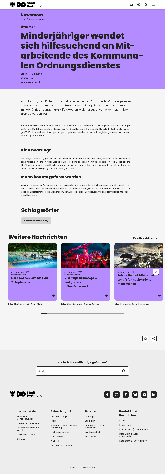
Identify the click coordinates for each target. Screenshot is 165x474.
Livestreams (57, 436)
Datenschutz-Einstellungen (133, 441)
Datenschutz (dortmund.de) (133, 429)
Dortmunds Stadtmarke (63, 445)
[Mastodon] (126, 394)
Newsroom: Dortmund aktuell (27, 429)
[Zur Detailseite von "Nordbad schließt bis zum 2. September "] (32, 272)
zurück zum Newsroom (34, 19)
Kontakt (123, 420)
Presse (54, 420)
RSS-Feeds (90, 436)
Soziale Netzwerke (60, 432)
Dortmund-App (59, 416)
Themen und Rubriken (27, 423)
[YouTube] (144, 394)
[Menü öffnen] (153, 4)
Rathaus (20, 439)
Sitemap (89, 416)
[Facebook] (107, 394)
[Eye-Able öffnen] (139, 4)
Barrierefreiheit (93, 432)
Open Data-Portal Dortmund (94, 426)
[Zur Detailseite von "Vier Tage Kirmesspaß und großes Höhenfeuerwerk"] (85, 272)
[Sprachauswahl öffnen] (131, 4)
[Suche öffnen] (146, 4)
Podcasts (55, 441)
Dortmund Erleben (25, 434)
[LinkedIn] (154, 394)
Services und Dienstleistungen (24, 417)
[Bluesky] (135, 394)
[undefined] (156, 272)
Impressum (125, 425)
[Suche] (124, 371)
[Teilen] (154, 339)
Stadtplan (90, 420)
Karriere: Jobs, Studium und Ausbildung (64, 426)
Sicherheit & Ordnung (36, 220)
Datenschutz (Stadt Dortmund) (129, 435)
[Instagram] (116, 394)
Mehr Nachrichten (143, 238)
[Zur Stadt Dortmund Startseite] (26, 4)
